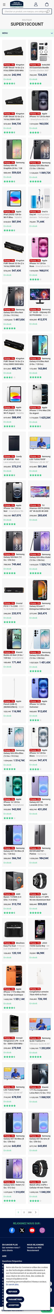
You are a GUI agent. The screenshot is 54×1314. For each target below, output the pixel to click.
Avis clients (7, 1250)
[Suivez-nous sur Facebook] (12, 1230)
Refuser (12, 1291)
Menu (5, 33)
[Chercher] (48, 11)
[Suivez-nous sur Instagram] (42, 1230)
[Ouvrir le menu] (4, 4)
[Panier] (46, 4)
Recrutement (33, 1250)
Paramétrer (15, 1299)
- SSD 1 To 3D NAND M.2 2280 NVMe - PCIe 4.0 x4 (14, 609)
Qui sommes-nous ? (11, 1247)
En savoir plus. (12, 1284)
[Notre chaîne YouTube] (32, 1230)
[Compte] (35, 4)
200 (30, 1212)
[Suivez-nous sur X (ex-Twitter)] (22, 1230)
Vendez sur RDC (34, 1247)
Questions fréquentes (12, 1261)
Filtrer (47, 1310)
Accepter (13, 1305)
